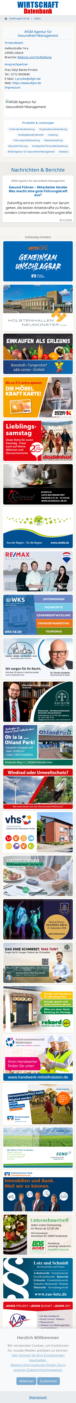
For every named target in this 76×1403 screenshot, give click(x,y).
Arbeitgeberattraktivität (30, 134)
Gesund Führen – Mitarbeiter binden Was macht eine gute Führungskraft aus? (38, 191)
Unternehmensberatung (22, 129)
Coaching (53, 134)
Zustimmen (48, 1381)
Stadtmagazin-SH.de (19, 18)
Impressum (12, 87)
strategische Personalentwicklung (50, 145)
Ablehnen (26, 1381)
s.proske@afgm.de (28, 79)
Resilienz (63, 151)
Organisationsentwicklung (53, 129)
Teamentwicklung (53, 140)
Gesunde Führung (18, 145)
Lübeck (37, 18)
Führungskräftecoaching (27, 140)
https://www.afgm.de (26, 83)
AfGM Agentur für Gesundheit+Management (38, 33)
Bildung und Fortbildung (35, 57)
